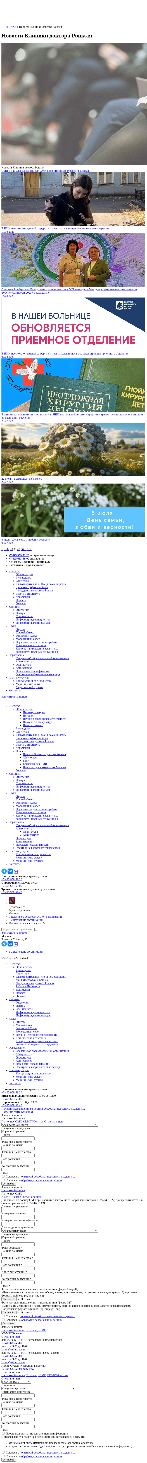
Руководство (23, 577)
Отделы (20, 629)
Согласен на (34, 1180)
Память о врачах (33, 725)
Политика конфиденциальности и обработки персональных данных (43, 1108)
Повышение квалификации (32, 671)
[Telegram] (4, 872)
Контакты (15, 690)
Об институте (24, 574)
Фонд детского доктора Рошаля (35, 590)
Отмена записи (53, 1121)
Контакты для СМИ (34, 170)
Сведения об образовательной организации (42, 658)
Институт (14, 571)
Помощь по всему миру (37, 722)
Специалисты (24, 616)
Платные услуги (19, 677)
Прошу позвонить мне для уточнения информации (37, 1433)
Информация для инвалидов (33, 622)
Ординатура (23, 664)
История (28, 715)
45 (18, 549)
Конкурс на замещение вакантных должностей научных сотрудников (37, 650)
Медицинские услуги (29, 684)
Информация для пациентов (33, 619)
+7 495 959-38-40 (11, 1105)
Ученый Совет (25, 632)
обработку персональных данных (41, 1180)
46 (22, 549)
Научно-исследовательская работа (36, 642)
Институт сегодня (34, 712)
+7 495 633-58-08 (11, 1355)
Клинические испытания (31, 645)
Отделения (22, 609)
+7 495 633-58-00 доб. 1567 (17, 1368)
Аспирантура (24, 667)
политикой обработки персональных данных (47, 1176)
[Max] (16, 872)
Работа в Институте (28, 593)
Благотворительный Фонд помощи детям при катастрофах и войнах (41, 585)
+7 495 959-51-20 (19, 555)
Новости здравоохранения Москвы (68, 170)
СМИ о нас (8, 170)
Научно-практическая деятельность (44, 718)
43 (11, 549)
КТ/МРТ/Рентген (33, 1121)
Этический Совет (26, 635)
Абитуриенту (24, 661)
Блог (19, 170)
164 (29, 549)
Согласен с (40, 1176)
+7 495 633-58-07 (11, 1343)
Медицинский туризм (29, 687)
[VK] (10, 872)
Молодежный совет (28, 638)
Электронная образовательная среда (38, 674)
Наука (12, 625)
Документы (23, 596)
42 (7, 549)
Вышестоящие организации (26, 919)
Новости (21, 600)
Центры (20, 613)
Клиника (14, 606)
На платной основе (13, 1190)
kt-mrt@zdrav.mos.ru (13, 1349)
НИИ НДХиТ (9, 26)
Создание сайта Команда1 (17, 1111)
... (5, 549)
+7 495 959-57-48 (11, 892)
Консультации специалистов (33, 680)
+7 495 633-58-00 (19, 558)
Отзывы (21, 603)
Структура (22, 580)
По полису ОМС (11, 1121)
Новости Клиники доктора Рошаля (44, 754)
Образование (17, 654)
